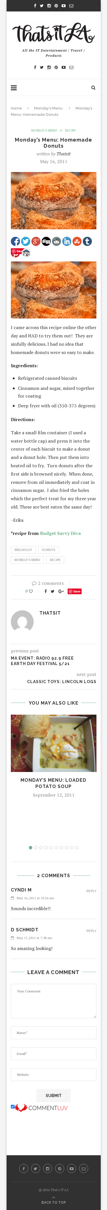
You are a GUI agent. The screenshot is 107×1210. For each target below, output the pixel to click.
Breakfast (23, 550)
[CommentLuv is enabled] (41, 1107)
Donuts (48, 550)
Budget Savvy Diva (60, 533)
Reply (91, 891)
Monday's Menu (48, 108)
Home (16, 108)
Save (76, 591)
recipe (70, 130)
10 (76, 847)
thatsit (63, 153)
